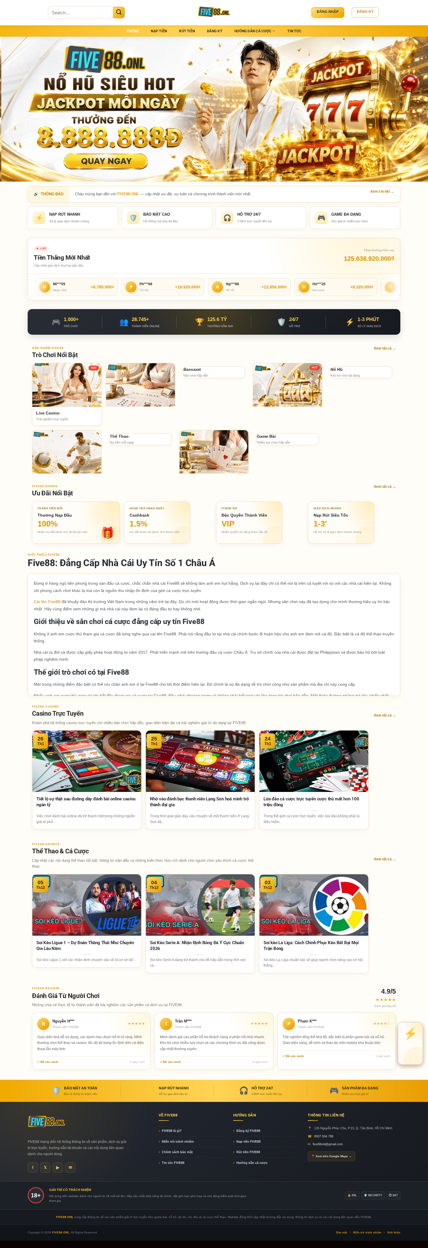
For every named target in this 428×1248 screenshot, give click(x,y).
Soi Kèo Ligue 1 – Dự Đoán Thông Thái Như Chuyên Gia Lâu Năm (85, 945)
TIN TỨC (294, 31)
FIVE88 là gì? (172, 1130)
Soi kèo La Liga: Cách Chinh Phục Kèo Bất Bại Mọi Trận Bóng (310, 945)
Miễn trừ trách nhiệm (178, 1141)
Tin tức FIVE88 (173, 1162)
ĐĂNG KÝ (214, 31)
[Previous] (16, 109)
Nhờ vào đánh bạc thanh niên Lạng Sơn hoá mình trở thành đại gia (199, 801)
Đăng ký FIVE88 (248, 1130)
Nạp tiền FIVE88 (248, 1141)
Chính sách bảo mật (177, 1152)
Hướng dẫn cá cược (252, 1162)
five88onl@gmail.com (328, 1144)
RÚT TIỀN (187, 31)
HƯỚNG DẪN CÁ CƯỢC (252, 31)
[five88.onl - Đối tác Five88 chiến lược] (214, 12)
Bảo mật (341, 1232)
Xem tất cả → (385, 348)
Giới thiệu (393, 1232)
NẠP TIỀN (159, 31)
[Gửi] (119, 12)
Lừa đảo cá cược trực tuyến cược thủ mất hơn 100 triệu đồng (311, 801)
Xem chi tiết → (382, 191)
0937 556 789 (323, 1136)
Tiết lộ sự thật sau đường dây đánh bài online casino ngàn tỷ (85, 801)
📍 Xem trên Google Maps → (331, 1156)
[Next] (412, 109)
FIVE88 (133, 31)
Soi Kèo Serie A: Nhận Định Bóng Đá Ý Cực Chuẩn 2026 (197, 945)
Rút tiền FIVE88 (248, 1152)
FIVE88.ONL (60, 1232)
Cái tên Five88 (47, 601)
